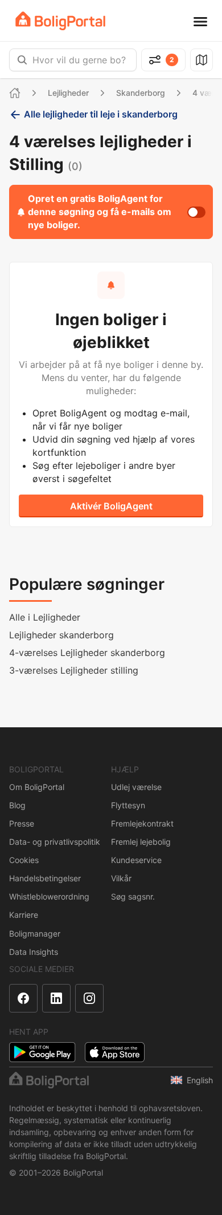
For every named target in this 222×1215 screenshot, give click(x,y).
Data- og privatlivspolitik (54, 842)
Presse (21, 823)
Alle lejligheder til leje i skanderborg (101, 114)
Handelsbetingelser (45, 878)
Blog (17, 805)
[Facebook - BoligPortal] (23, 998)
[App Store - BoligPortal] (115, 1052)
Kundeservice (136, 860)
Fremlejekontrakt (142, 823)
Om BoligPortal (36, 787)
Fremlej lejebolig (141, 842)
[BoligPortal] (60, 20)
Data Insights (33, 952)
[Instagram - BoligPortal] (89, 998)
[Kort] (201, 59)
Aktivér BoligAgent (111, 506)
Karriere (23, 915)
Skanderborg (140, 93)
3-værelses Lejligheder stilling (73, 670)
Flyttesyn (128, 805)
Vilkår (121, 878)
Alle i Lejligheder (44, 617)
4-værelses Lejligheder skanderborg (87, 652)
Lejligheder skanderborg (61, 635)
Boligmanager (34, 933)
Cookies (24, 860)
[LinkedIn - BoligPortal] (56, 998)
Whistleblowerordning (49, 896)
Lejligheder (68, 93)
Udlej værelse (136, 787)
